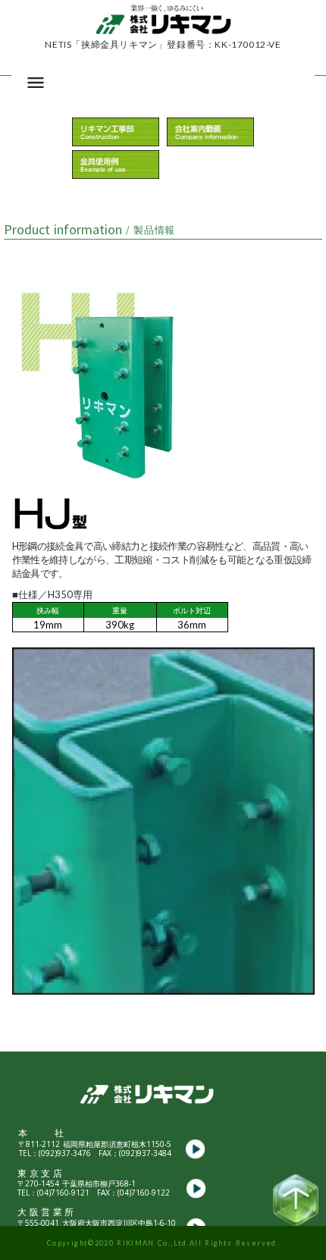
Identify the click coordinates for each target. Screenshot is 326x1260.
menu (35, 82)
